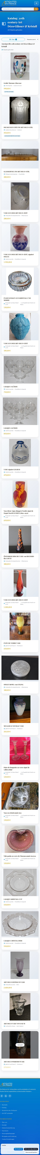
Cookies (4, 1145)
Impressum (5, 1130)
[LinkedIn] (5, 1096)
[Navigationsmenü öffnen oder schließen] (36, 3)
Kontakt (4, 1125)
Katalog (4, 1107)
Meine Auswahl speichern (31, 1152)
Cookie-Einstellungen (8, 1139)
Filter (14, 39)
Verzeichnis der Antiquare (9, 1110)
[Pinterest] (10, 1096)
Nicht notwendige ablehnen (31, 1149)
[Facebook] (1, 1096)
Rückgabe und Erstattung (9, 1136)
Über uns (4, 1122)
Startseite (4, 1105)
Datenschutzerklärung (8, 1128)
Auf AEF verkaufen (7, 1113)
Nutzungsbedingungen (8, 1133)
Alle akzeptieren (18, 1149)
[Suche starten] (36, 9)
